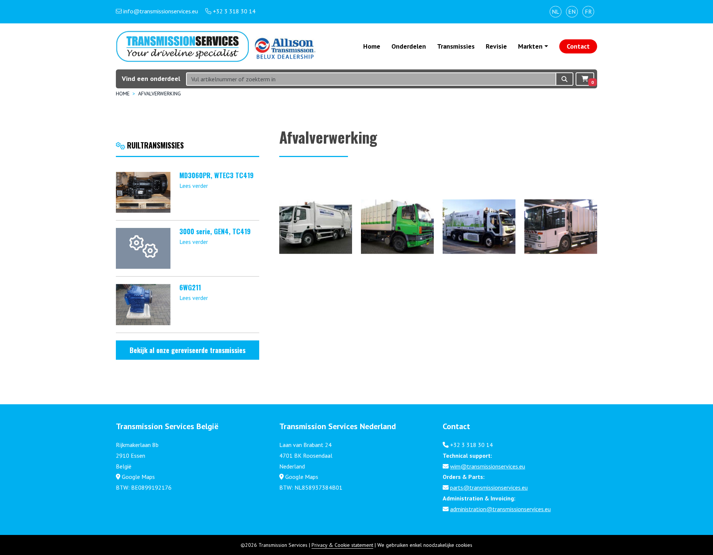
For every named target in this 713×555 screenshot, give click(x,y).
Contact (578, 46)
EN (572, 11)
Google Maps (138, 476)
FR (588, 11)
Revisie (496, 46)
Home (371, 46)
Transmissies (456, 46)
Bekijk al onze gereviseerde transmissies (187, 350)
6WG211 (190, 287)
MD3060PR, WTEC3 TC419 (216, 175)
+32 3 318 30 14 (471, 444)
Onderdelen (408, 46)
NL (555, 11)
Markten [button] (530, 46)
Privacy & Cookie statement (342, 545)
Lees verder (193, 185)
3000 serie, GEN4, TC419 (215, 231)
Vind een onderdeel (151, 78)
